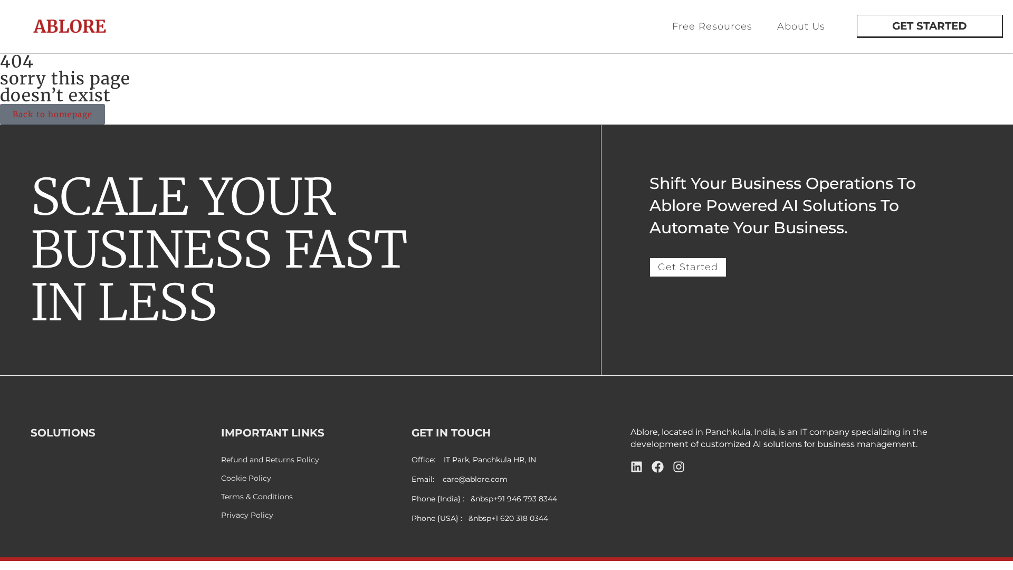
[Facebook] (658, 467)
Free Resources (712, 26)
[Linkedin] (636, 467)
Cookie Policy (246, 478)
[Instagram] (679, 467)
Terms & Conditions (257, 496)
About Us (801, 26)
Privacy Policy (247, 515)
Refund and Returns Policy (270, 459)
